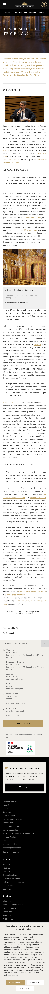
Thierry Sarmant (25, 601)
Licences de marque (11, 826)
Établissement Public (11, 801)
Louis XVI (37, 344)
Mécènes (6, 868)
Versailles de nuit (11, 403)
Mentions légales (10, 844)
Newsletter (7, 812)
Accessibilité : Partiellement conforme (18, 833)
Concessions (8, 823)
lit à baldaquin (30, 230)
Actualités (32, 12)
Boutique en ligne (10, 915)
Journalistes (7, 889)
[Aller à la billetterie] (44, 4)
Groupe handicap (10, 875)
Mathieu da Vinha (38, 497)
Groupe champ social (11, 879)
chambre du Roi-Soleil (31, 218)
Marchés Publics (9, 837)
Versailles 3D (8, 919)
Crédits (6, 841)
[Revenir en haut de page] (45, 643)
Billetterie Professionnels (13, 905)
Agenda (41, 12)
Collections (7, 912)
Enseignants (8, 871)
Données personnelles (12, 848)
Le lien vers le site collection (16, 303)
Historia (6, 151)
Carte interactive (9, 908)
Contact (6, 809)
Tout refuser (36, 983)
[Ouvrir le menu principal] (4, 4)
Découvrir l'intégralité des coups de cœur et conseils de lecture (24, 613)
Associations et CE (10, 886)
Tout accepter (16, 983)
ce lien (26, 965)
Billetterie (7, 901)
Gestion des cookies (11, 852)
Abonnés (6, 864)
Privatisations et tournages (13, 819)
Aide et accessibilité (11, 830)
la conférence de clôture (15, 595)
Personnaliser (25, 988)
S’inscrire (27, 787)
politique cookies (32, 945)
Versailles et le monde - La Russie (31, 592)
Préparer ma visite (20, 12)
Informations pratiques (15, 703)
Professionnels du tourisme (14, 882)
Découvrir (8, 12)
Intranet (6, 805)
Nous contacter (12, 716)
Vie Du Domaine (9, 633)
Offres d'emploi (9, 816)
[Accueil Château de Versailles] (24, 4)
